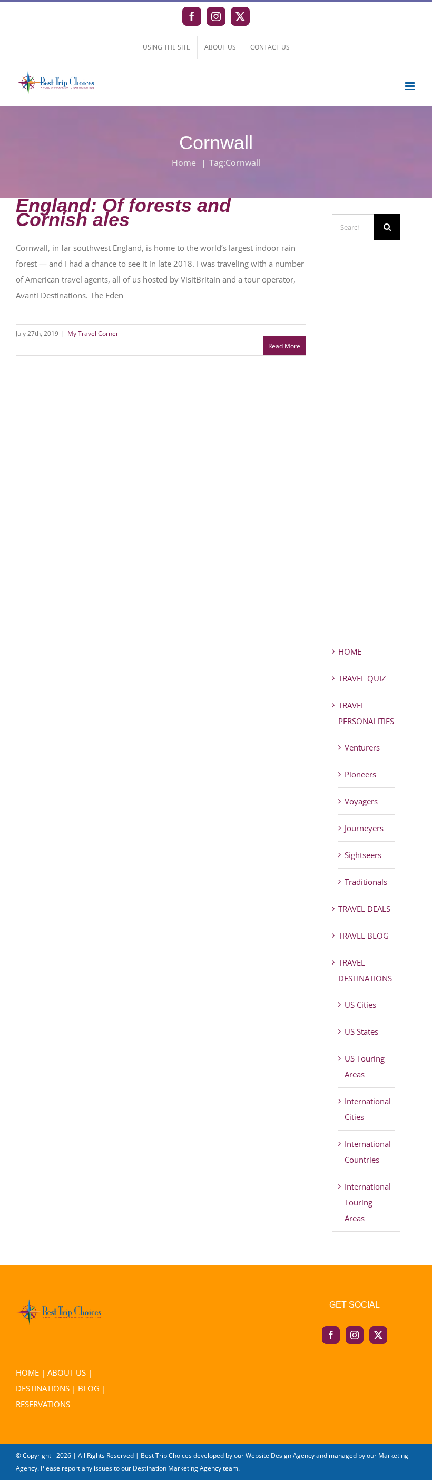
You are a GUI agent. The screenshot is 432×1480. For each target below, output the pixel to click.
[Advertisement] (366, 462)
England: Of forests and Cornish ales (123, 212)
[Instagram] (355, 1335)
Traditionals (366, 882)
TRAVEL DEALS (364, 908)
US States (361, 1031)
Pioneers (360, 774)
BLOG (89, 1388)
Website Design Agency (280, 1455)
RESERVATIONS (43, 1404)
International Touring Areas (368, 1202)
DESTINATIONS (43, 1388)
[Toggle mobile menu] (410, 86)
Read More (284, 346)
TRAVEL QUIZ (362, 678)
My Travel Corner (93, 333)
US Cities (360, 1004)
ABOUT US (66, 1372)
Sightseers (363, 855)
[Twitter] (378, 1335)
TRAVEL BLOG (363, 935)
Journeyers (364, 828)
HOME (349, 651)
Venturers (362, 747)
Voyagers (361, 801)
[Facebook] (331, 1335)
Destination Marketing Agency (177, 1468)
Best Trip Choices (166, 1455)
